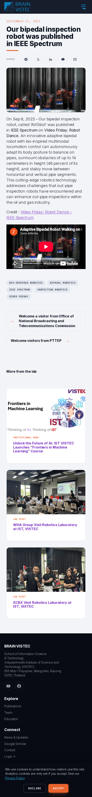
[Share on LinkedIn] (50, 59)
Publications (12, 706)
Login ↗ (9, 756)
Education (11, 719)
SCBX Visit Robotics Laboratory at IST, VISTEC (42, 605)
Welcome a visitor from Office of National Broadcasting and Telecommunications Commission (47, 321)
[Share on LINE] (63, 59)
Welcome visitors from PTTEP (36, 340)
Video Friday (18, 296)
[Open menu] (83, 7)
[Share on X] (38, 59)
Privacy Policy (15, 778)
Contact (9, 750)
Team (8, 712)
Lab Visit (19, 519)
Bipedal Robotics (63, 282)
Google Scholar (15, 744)
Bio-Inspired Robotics (26, 282)
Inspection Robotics (52, 289)
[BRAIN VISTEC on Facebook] (19, 686)
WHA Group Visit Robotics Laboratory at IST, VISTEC (45, 527)
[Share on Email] (75, 59)
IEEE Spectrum (19, 289)
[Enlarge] (80, 73)
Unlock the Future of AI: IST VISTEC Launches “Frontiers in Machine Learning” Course (43, 447)
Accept (58, 788)
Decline (34, 788)
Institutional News (26, 437)
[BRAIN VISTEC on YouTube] (8, 686)
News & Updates (16, 737)
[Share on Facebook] (26, 59)
